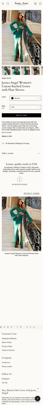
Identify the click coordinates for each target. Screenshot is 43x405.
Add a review (8, 153)
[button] (8, 3)
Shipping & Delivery (9, 338)
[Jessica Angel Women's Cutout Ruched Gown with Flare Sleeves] (21, 224)
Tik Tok (4, 383)
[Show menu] (3, 3)
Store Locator (7, 366)
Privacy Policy (7, 346)
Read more (7, 132)
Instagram (5, 379)
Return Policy (7, 342)
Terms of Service (8, 350)
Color (4, 97)
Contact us (6, 362)
